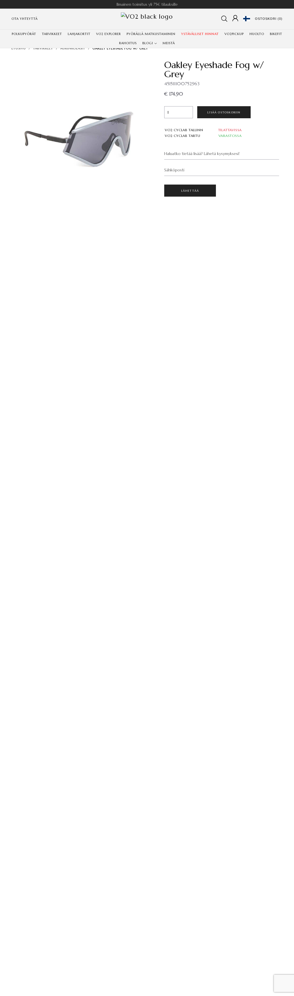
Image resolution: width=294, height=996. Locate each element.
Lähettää (190, 191)
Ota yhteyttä (24, 19)
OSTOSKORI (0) (269, 18)
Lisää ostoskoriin (223, 112)
